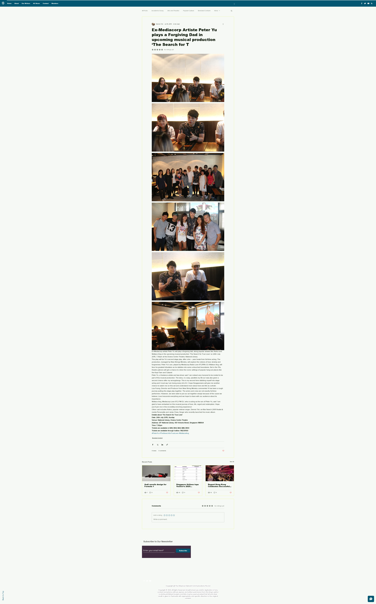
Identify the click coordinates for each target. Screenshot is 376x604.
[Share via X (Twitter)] (157, 445)
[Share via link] (167, 445)
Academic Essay (158, 11)
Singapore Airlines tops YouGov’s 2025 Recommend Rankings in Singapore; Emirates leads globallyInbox (187, 485)
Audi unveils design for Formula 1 (155, 485)
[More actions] (223, 24)
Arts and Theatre (173, 11)
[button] (234, 3)
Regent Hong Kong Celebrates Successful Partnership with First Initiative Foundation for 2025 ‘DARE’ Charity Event (219, 485)
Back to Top (3, 595)
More (216, 11)
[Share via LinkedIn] (162, 445)
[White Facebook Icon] (144, 581)
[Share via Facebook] (153, 445)
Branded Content (204, 11)
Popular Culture (188, 11)
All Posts (145, 11)
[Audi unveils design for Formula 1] (156, 473)
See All (232, 461)
